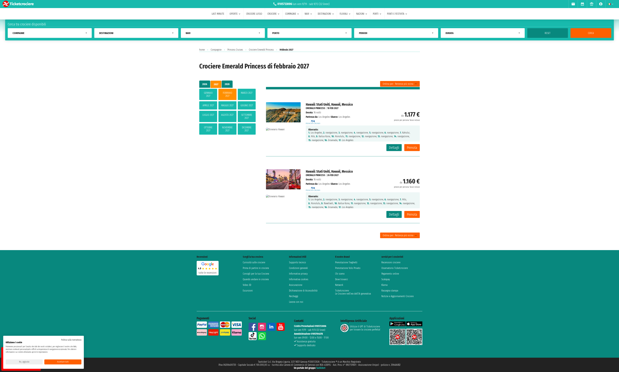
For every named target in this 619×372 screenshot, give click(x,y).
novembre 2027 (227, 129)
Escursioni (248, 290)
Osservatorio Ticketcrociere (394, 268)
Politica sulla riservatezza (71, 340)
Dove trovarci (341, 279)
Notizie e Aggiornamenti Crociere (397, 296)
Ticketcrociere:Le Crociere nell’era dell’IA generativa (353, 292)
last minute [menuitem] (218, 13)
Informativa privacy (298, 273)
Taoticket (320, 367)
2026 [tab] (204, 84)
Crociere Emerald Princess (261, 49)
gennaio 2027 (208, 94)
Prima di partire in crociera (256, 268)
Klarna (384, 284)
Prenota (412, 147)
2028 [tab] (227, 84)
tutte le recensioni (208, 272)
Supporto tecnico (297, 262)
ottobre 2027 (208, 129)
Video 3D (247, 284)
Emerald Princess (315, 108)
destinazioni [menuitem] (324, 13)
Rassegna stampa (389, 290)
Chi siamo (340, 273)
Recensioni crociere (390, 262)
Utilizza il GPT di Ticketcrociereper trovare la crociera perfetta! (365, 328)
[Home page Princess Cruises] (313, 121)
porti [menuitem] (375, 13)
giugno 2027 (247, 105)
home (202, 49)
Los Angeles (324, 116)
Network (339, 284)
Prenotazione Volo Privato (347, 268)
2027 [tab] (216, 84)
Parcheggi (293, 296)
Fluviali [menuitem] (344, 13)
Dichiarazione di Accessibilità (303, 290)
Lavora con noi (296, 301)
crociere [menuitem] (272, 13)
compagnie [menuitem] (290, 13)
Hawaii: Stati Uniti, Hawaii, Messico (329, 104)
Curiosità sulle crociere (254, 262)
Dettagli (394, 147)
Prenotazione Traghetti (346, 262)
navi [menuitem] (307, 13)
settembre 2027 (246, 116)
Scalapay (385, 279)
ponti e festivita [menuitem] (395, 13)
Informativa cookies (298, 279)
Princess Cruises (235, 49)
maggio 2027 (227, 105)
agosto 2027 (227, 114)
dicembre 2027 (246, 129)
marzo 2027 (246, 92)
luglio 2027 (208, 114)
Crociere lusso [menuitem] (254, 13)
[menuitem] (573, 4)
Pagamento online (390, 273)
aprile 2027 (208, 105)
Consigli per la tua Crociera (256, 273)
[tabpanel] (227, 112)
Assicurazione (295, 284)
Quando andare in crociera (256, 279)
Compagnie (216, 49)
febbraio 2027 (227, 94)
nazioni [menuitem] (360, 13)
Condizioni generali (298, 268)
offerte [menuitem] (234, 13)
